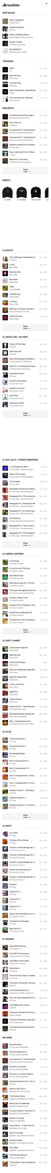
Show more (25, 170)
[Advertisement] (25, 226)
